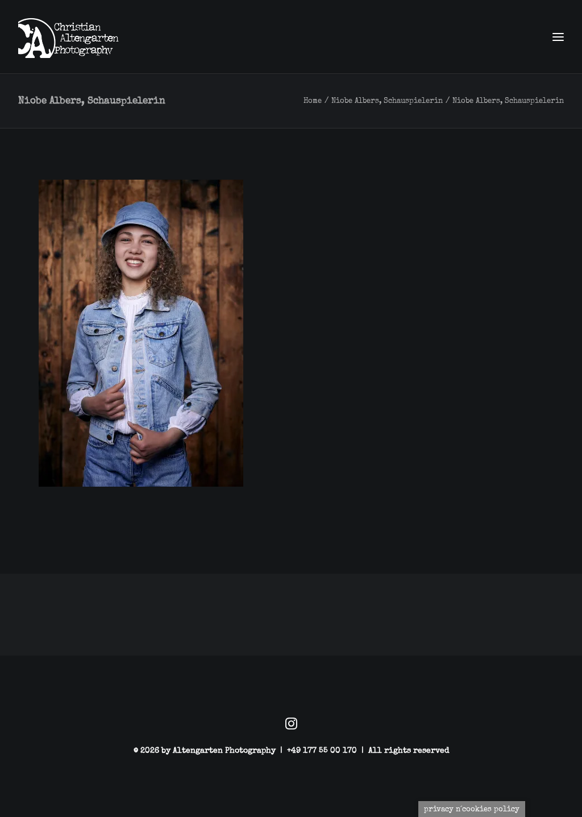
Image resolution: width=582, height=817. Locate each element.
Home (313, 100)
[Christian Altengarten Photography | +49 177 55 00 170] (72, 36)
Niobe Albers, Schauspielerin (387, 100)
